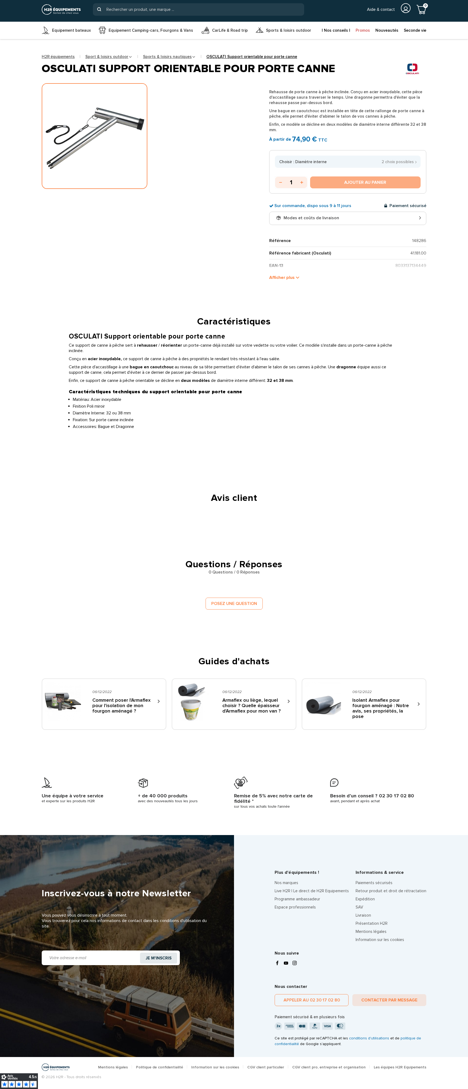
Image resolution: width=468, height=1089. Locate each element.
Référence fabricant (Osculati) (300, 253)
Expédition (365, 899)
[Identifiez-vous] (406, 8)
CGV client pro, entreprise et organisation (329, 1067)
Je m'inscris (158, 958)
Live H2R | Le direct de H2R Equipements (312, 890)
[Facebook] (277, 963)
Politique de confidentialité (159, 1067)
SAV (359, 907)
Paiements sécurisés (374, 882)
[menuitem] (66, 30)
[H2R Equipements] (61, 9)
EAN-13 (276, 265)
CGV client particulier (265, 1067)
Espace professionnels (295, 907)
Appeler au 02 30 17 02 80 (312, 1000)
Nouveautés (386, 30)
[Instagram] (294, 963)
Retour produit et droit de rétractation (391, 890)
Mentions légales (371, 931)
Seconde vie (415, 30)
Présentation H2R (372, 923)
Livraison (363, 915)
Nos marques (286, 882)
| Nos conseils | (336, 30)
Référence (280, 240)
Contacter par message (389, 1000)
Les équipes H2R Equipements (400, 1067)
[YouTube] (286, 963)
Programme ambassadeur (297, 899)
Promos (363, 30)
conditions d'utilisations (369, 1038)
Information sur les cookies (380, 939)
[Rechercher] (99, 9)
